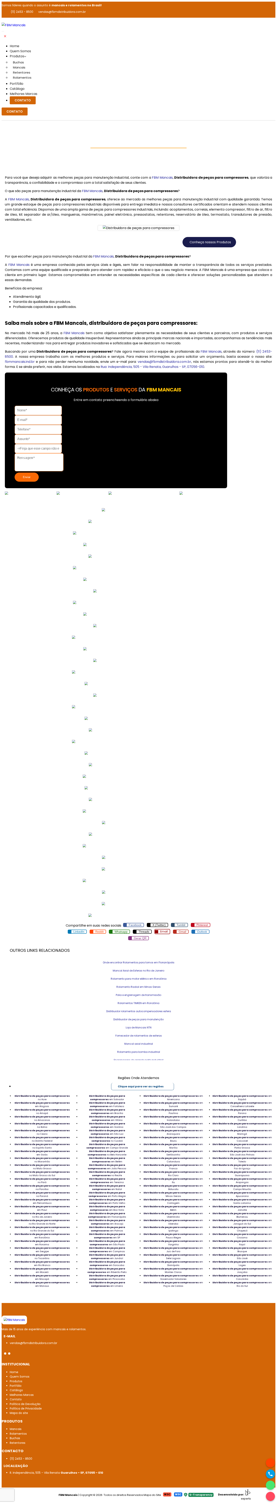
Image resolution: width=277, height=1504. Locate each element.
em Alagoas (42, 1104)
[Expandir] (3, 31)
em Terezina (107, 1180)
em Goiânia (107, 1125)
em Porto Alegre (107, 1194)
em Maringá (242, 1132)
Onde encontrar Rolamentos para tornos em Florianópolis (138, 962)
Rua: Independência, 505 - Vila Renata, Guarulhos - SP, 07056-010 (152, 366)
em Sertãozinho (173, 1153)
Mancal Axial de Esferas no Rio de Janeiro (138, 970)
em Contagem (173, 1201)
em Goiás (42, 1153)
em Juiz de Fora (173, 1249)
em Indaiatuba (173, 1118)
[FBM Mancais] (14, 1320)
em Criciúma (242, 1235)
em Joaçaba (242, 1270)
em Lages (242, 1263)
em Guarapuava (242, 1173)
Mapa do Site (152, 1495)
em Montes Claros (173, 1270)
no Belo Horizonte (107, 1153)
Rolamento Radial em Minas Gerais (138, 987)
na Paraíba (42, 1187)
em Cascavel (242, 1139)
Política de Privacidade (26, 1408)
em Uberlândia (173, 1215)
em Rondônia (42, 1235)
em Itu (173, 1180)
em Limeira (107, 1284)
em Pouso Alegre (173, 1235)
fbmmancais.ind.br (20, 361)
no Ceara (42, 1132)
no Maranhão (42, 1159)
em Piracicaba (107, 1277)
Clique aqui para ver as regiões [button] (141, 1086)
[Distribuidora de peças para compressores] (14, 25)
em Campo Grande (107, 1146)
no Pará (42, 1180)
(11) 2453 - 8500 (22, 11)
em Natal (107, 1187)
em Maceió (42, 1270)
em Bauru (173, 1139)
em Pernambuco (42, 1201)
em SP (107, 1235)
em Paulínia (173, 1111)
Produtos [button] (17, 56)
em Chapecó (242, 1229)
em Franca (173, 1166)
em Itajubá (242, 1097)
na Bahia (42, 1125)
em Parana (242, 1111)
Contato (23, 100)
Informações (39, 154)
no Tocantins (42, 1256)
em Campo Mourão (242, 1187)
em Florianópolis (107, 1215)
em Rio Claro (173, 1173)
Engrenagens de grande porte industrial (138, 1060)
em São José (242, 1256)
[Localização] (270, 1462)
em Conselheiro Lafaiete (242, 1104)
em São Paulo (107, 1242)
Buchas (18, 62)
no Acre (42, 1097)
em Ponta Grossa (242, 1146)
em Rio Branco (42, 1263)
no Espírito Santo (42, 1146)
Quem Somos (20, 51)
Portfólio (16, 83)
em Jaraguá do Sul (242, 1222)
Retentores (21, 72)
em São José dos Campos (173, 1125)
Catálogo (17, 88)
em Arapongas (242, 1180)
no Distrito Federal (42, 1139)
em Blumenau (242, 1215)
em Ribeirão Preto (107, 1270)
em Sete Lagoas (173, 1256)
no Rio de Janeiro (42, 1215)
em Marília (173, 1146)
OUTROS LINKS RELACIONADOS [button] (40, 950)
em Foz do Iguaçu (242, 1166)
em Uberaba (173, 1222)
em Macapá (42, 1277)
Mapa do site (19, 1413)
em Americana (173, 1097)
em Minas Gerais (173, 1194)
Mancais (19, 67)
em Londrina (242, 1125)
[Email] (270, 1496)
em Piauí (42, 1208)
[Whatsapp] (270, 1485)
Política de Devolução (25, 1404)
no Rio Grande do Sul (42, 1229)
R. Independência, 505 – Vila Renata (56, 1473)
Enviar (26, 477)
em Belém (107, 1159)
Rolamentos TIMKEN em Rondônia (138, 1003)
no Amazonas (42, 1118)
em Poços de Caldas (173, 1284)
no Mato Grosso (42, 1166)
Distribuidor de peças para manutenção (138, 1019)
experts (246, 1499)
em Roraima (42, 1242)
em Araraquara (173, 1132)
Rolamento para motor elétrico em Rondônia (138, 978)
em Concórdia (242, 1277)
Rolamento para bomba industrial (138, 1052)
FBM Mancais (162, 177)
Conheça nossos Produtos (210, 242)
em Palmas (107, 1229)
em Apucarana (242, 1194)
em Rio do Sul (242, 1284)
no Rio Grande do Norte (42, 1222)
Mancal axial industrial (138, 1043)
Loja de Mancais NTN (138, 1027)
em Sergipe (42, 1249)
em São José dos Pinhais (242, 1153)
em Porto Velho (107, 1201)
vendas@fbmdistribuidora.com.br (62, 11)
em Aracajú (107, 1222)
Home (14, 46)
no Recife (107, 1173)
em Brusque (242, 1249)
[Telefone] (270, 1474)
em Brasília (107, 1111)
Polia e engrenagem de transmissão (138, 995)
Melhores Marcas (23, 93)
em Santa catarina (242, 1201)
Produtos (16, 1381)
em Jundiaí (107, 1256)
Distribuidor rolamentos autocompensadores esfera (138, 1011)
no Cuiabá (107, 1139)
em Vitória (107, 1118)
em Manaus (42, 1284)
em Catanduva (173, 1159)
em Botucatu (173, 1187)
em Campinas (107, 1249)
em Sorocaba (107, 1263)
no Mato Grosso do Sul (42, 1173)
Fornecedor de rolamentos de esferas (138, 1035)
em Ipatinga (173, 1229)
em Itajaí (242, 1242)
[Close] (5, 36)
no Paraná (42, 1194)
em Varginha (173, 1242)
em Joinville (242, 1208)
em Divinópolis (173, 1263)
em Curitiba (242, 1118)
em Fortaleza (107, 1104)
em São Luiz (107, 1132)
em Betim (173, 1208)
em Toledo (242, 1159)
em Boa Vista (107, 1208)
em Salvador (107, 1097)
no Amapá (42, 1111)
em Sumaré (173, 1104)
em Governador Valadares (173, 1277)
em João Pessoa (107, 1166)
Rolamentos (22, 77)
